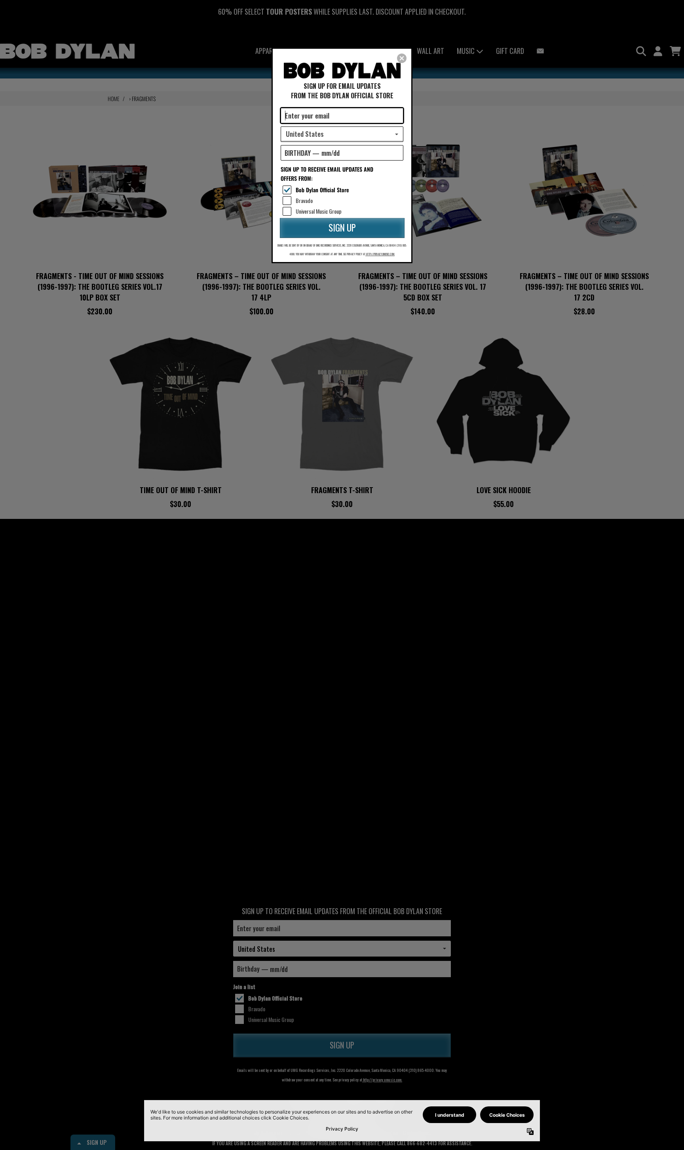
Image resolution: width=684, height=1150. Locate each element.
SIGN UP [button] (342, 227)
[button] (402, 58)
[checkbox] (343, 190)
